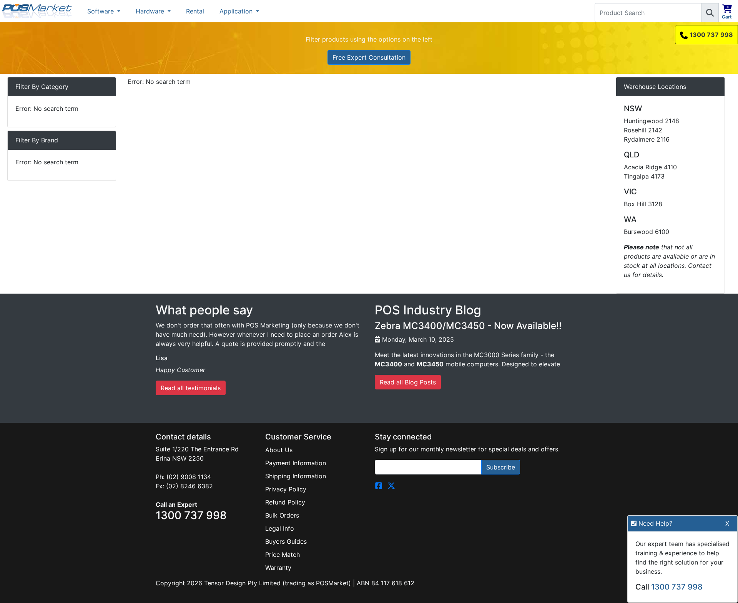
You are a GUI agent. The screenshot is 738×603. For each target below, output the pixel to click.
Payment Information (295, 463)
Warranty (278, 567)
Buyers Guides (286, 541)
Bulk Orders (282, 515)
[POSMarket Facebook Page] (378, 485)
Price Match (282, 554)
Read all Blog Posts (408, 382)
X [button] (727, 523)
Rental (195, 11)
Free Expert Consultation (369, 57)
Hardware (151, 11)
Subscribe (500, 467)
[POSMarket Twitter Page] (391, 485)
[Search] (710, 12)
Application (236, 11)
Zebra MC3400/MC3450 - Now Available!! (468, 325)
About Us (279, 450)
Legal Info (279, 528)
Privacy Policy (285, 489)
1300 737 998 (711, 34)
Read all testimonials (191, 388)
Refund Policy (285, 502)
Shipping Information (295, 476)
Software (101, 11)
